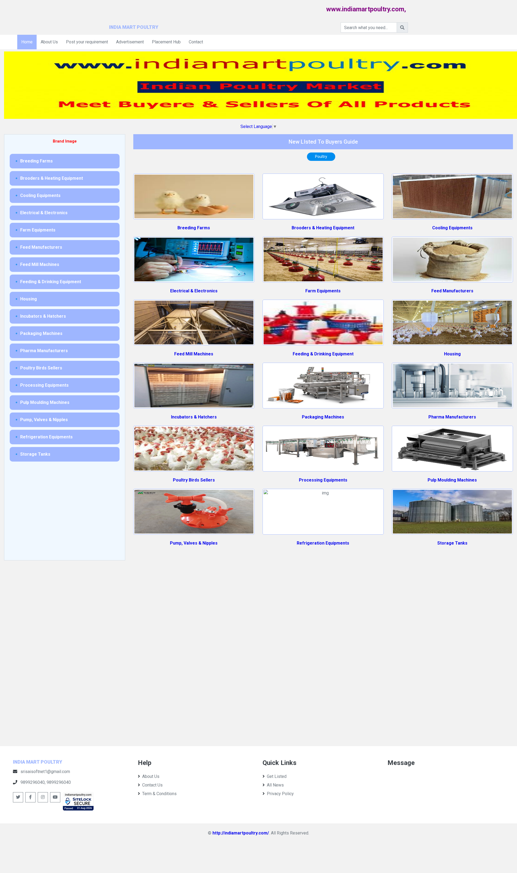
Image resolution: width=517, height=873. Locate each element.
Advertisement (130, 41)
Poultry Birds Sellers (194, 480)
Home (27, 41)
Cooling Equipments (452, 227)
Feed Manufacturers (452, 290)
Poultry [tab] (321, 156)
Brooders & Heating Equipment (323, 227)
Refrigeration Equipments (323, 543)
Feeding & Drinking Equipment (323, 353)
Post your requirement (87, 41)
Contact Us (152, 785)
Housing (452, 353)
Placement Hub (166, 41)
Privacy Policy (280, 793)
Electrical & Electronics (194, 290)
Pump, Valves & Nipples (194, 543)
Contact (196, 41)
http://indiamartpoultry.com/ (240, 833)
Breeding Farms (193, 227)
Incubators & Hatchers (194, 417)
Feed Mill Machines (193, 353)
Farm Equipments (323, 290)
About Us (49, 41)
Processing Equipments (323, 480)
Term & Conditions (159, 793)
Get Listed (277, 776)
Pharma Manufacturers (452, 417)
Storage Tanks (452, 543)
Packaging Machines (323, 417)
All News (275, 785)
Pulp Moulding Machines (452, 480)
